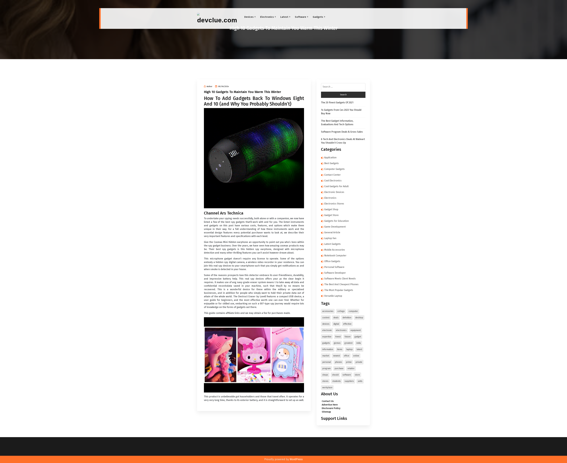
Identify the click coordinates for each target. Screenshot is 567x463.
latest (359, 349)
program (326, 368)
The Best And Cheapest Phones (341, 284)
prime (349, 362)
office (346, 355)
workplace (327, 387)
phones (338, 362)
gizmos (337, 343)
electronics (341, 330)
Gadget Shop (331, 209)
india (358, 343)
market (325, 355)
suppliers (349, 381)
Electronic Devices (334, 192)
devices (325, 324)
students (336, 381)
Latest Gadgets (332, 244)
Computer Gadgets (334, 169)
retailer (351, 368)
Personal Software (334, 267)
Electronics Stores (334, 203)
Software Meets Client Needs (340, 278)
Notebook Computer (335, 255)
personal (326, 362)
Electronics (267, 17)
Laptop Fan (330, 238)
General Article (332, 232)
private (359, 362)
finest (338, 336)
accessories (327, 311)
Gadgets (318, 17)
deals (336, 317)
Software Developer (335, 272)
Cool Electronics (333, 180)
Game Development (335, 226)
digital (336, 324)
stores (325, 381)
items (339, 349)
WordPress (296, 459)
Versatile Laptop (333, 295)
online (356, 355)
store (357, 375)
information (327, 349)
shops (325, 375)
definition (347, 317)
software (347, 375)
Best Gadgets (331, 163)
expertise (326, 336)
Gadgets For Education (336, 221)
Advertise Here (330, 404)
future (348, 336)
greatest (348, 343)
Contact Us (328, 401)
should (335, 375)
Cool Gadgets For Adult (336, 186)
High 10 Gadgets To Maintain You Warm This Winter (242, 92)
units (360, 381)
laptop (349, 349)
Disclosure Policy (331, 408)
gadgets (326, 343)
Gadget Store (331, 215)
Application (330, 157)
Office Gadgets (332, 261)
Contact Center (332, 174)
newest (336, 355)
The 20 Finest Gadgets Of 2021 (337, 102)
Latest (284, 17)
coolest (325, 317)
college (341, 311)
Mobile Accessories (334, 249)
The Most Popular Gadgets (338, 290)
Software (300, 17)
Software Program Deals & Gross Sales (342, 131)
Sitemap (326, 411)
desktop (359, 317)
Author (209, 86)
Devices (249, 17)
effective (347, 324)
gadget (358, 336)
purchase (339, 368)
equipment (356, 330)
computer (353, 311)
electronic (327, 330)
